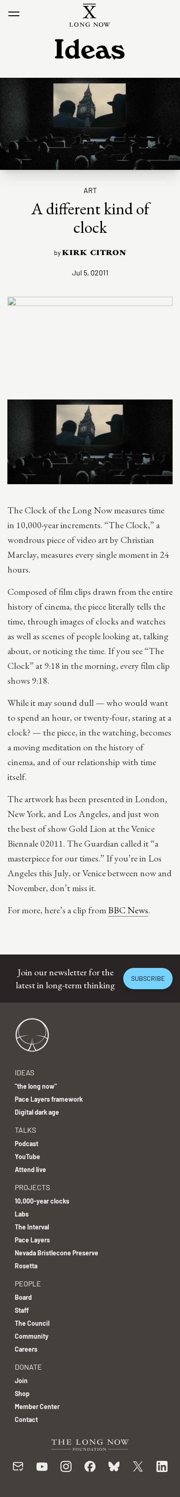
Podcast (26, 1144)
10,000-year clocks (42, 1201)
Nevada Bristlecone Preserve (56, 1253)
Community (31, 1336)
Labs (22, 1214)
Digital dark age (37, 1112)
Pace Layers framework (49, 1099)
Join (21, 1381)
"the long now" (36, 1086)
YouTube (27, 1156)
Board (23, 1297)
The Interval (32, 1227)
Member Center (37, 1406)
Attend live (30, 1169)
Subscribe (148, 978)
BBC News (128, 910)
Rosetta (26, 1266)
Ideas (24, 1072)
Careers (26, 1349)
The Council (32, 1323)
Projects (32, 1187)
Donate (28, 1366)
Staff (22, 1310)
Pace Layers (32, 1240)
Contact (26, 1419)
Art (90, 190)
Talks (25, 1129)
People (28, 1283)
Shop (22, 1393)
